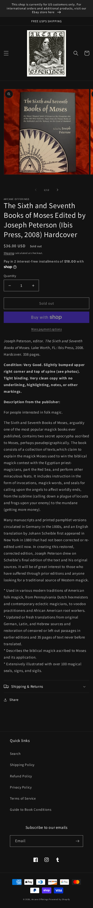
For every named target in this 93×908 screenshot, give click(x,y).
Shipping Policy (22, 764)
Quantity (10, 276)
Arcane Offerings (39, 899)
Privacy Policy (20, 787)
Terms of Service (23, 798)
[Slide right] (57, 189)
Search (15, 753)
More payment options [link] (46, 329)
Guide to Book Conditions (30, 809)
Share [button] (14, 699)
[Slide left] (35, 189)
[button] (6, 53)
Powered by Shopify (59, 899)
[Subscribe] (77, 841)
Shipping (9, 253)
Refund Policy (21, 776)
